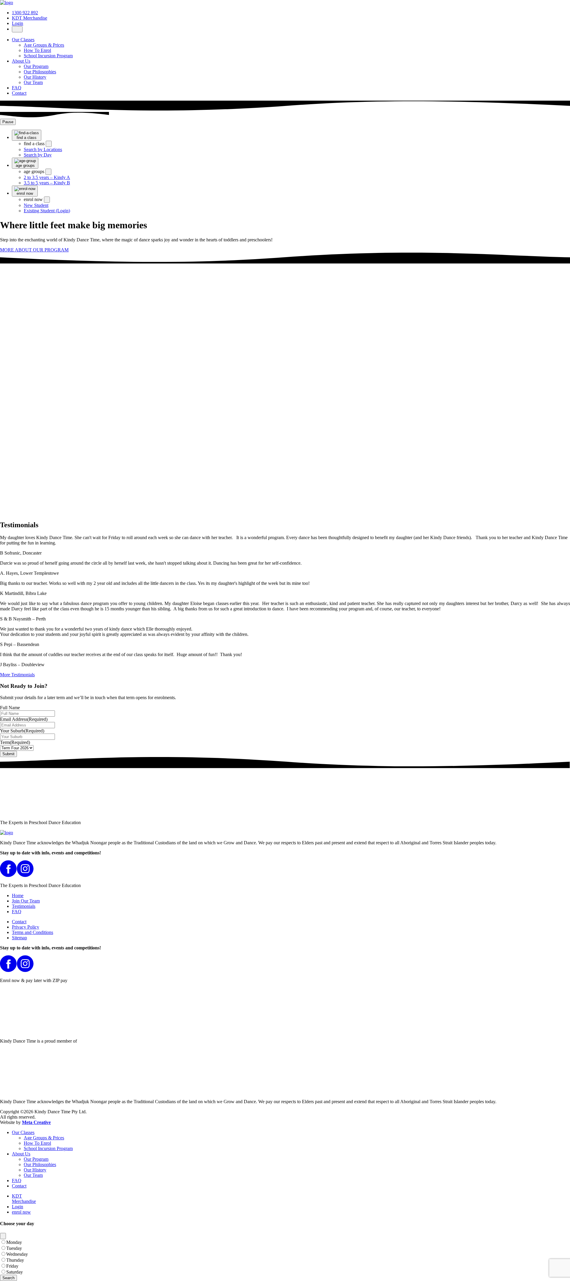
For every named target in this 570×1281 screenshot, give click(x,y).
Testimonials (23, 906)
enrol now (21, 1212)
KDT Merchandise (29, 17)
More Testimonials (17, 674)
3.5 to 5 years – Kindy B (47, 182)
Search (8, 1278)
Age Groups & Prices (44, 44)
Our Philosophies (40, 71)
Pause (7, 122)
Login (17, 23)
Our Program (36, 66)
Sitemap (19, 937)
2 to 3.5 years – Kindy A (47, 177)
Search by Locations (43, 149)
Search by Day (38, 154)
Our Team (33, 82)
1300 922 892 (25, 12)
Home (17, 895)
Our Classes (23, 39)
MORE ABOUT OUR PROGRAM (34, 249)
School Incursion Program (48, 55)
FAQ (16, 87)
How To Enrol (37, 50)
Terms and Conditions (32, 932)
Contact (19, 93)
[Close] (3, 1236)
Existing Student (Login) (47, 210)
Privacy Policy (25, 927)
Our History (35, 77)
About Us (21, 61)
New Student (36, 205)
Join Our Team (26, 900)
